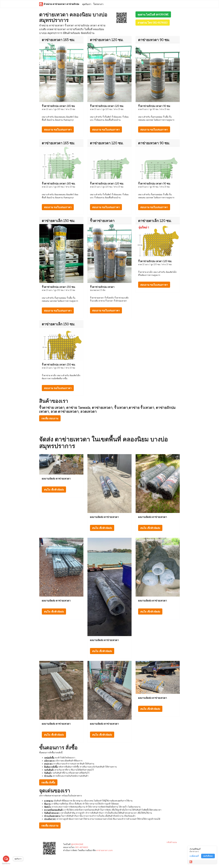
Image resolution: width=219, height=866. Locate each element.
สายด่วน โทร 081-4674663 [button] (153, 22)
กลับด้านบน (172, 842)
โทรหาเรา (98, 4)
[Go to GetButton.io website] (6, 863)
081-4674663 (81, 847)
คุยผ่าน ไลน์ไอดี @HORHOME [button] (153, 14)
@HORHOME (77, 844)
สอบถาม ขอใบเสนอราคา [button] (58, 129)
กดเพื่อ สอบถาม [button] (49, 418)
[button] (121, 17)
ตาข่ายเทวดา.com (104, 850)
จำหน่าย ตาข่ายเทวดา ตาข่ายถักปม (61, 4)
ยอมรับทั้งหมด (208, 856)
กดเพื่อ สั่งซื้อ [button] (48, 782)
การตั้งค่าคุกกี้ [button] (194, 856)
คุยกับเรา (86, 4)
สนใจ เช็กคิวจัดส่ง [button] (54, 489)
